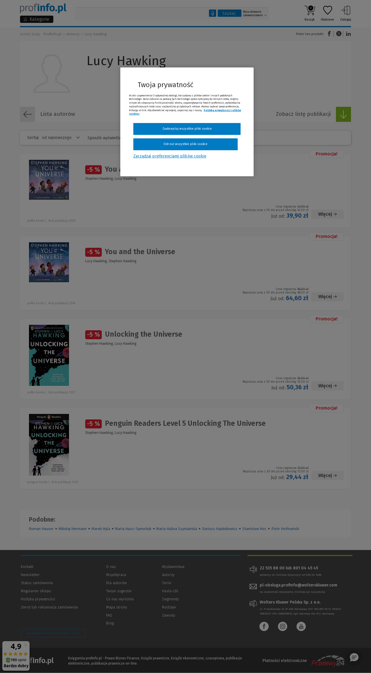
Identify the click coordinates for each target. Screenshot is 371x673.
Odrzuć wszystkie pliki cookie (185, 144)
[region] (187, 121)
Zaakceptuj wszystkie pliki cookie (187, 129)
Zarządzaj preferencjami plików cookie (169, 156)
